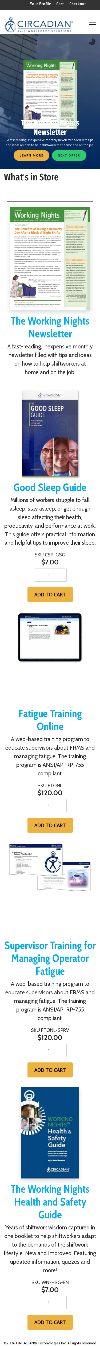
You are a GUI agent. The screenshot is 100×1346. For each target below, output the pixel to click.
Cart (60, 4)
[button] (69, 155)
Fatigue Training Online (50, 720)
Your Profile (40, 4)
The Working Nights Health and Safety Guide (50, 1201)
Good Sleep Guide (50, 487)
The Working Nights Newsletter (50, 327)
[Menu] (92, 20)
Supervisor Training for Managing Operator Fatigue (50, 958)
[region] (50, 101)
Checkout (77, 4)
